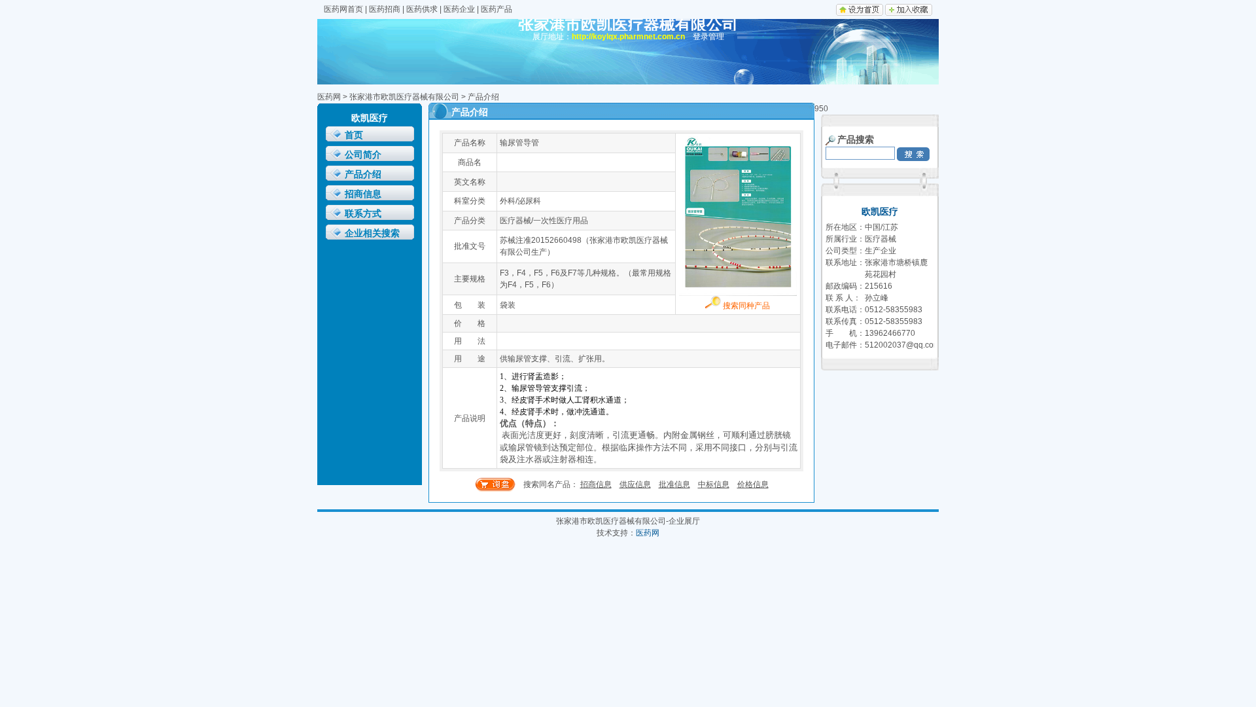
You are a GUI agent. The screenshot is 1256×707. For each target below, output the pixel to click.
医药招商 (384, 9)
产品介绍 (363, 174)
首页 (354, 135)
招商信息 (363, 194)
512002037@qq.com (902, 345)
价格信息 (753, 484)
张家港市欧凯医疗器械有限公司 (404, 96)
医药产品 (496, 9)
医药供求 (422, 9)
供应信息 (635, 484)
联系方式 (363, 214)
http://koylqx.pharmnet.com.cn (628, 36)
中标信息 (713, 484)
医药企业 (459, 9)
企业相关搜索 (372, 233)
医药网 (329, 96)
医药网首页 (343, 9)
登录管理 (708, 36)
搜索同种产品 (745, 305)
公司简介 (363, 155)
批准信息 (674, 484)
